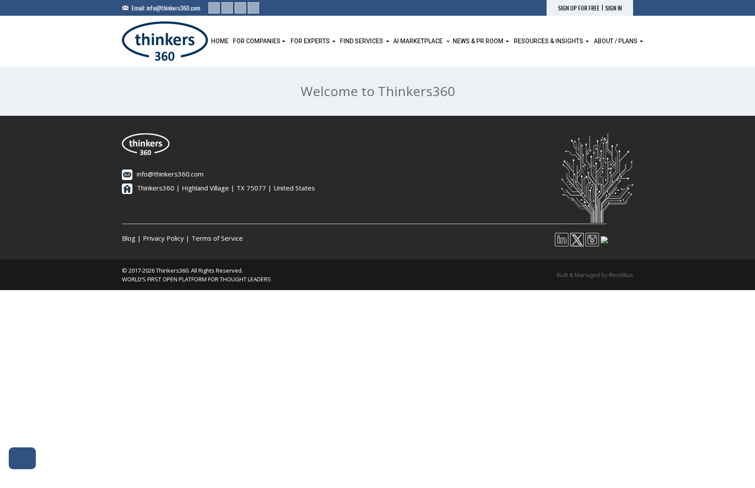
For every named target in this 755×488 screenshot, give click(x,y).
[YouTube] (253, 8)
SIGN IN (613, 7)
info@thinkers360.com (173, 7)
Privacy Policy (163, 238)
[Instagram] (240, 8)
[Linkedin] (214, 8)
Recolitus (621, 275)
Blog (128, 238)
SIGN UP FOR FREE (578, 7)
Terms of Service (217, 238)
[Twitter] (227, 8)
